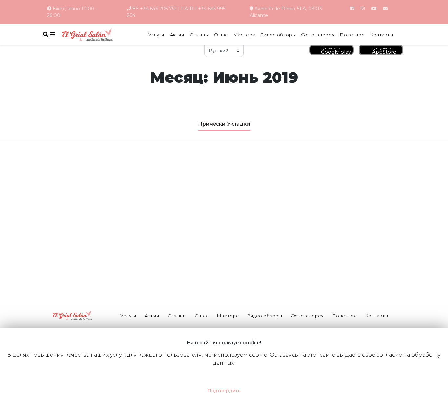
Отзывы (199, 34)
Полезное (352, 34)
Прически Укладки (224, 124)
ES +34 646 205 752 (154, 8)
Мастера (244, 34)
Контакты (381, 34)
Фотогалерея (318, 34)
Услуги (156, 34)
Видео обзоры (278, 34)
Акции (177, 34)
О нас (221, 34)
